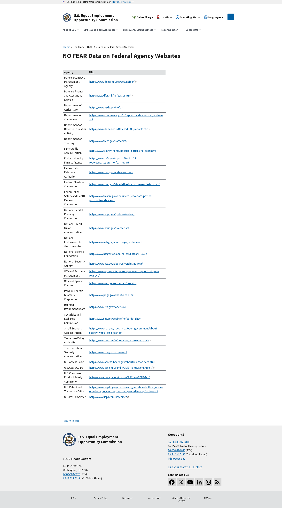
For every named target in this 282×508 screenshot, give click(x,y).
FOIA (73, 498)
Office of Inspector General (181, 499)
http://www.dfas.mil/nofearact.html (110, 95)
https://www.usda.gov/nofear (106, 107)
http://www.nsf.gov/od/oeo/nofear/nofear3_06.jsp (118, 254)
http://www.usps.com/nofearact (108, 397)
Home (66, 47)
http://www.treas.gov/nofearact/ (108, 141)
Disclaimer (127, 498)
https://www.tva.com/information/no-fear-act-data (119, 340)
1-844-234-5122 (71, 478)
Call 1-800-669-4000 (179, 442)
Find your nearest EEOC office (185, 467)
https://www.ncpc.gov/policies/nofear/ (111, 214)
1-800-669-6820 (71, 474)
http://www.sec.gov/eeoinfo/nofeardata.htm (115, 318)
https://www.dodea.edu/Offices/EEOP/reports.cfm (118, 129)
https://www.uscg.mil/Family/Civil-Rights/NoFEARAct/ (121, 367)
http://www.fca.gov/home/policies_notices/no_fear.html (122, 151)
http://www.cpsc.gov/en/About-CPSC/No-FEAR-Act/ (119, 377)
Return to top (71, 421)
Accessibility (154, 498)
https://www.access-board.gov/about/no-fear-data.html (122, 362)
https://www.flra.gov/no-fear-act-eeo (111, 172)
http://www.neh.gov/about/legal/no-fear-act (115, 242)
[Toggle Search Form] (230, 17)
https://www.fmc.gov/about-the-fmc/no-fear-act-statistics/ (124, 184)
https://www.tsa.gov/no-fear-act (108, 352)
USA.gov (208, 498)
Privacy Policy (100, 498)
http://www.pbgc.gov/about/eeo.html (111, 295)
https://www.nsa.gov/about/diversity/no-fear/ (116, 263)
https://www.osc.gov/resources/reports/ (112, 283)
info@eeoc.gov (176, 458)
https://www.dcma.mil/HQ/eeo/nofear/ (112, 81)
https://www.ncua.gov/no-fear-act (109, 228)
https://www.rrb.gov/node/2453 (107, 307)
